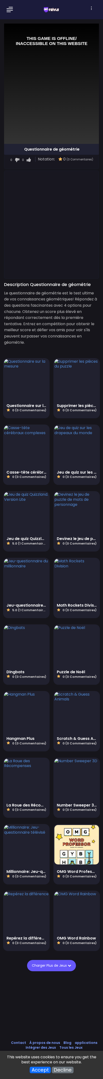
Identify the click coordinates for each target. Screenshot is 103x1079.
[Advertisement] (51, 224)
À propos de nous (44, 1042)
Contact (18, 1042)
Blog (67, 1042)
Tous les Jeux (71, 1047)
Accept (40, 1070)
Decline (63, 1070)
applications (86, 1042)
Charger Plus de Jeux (50, 965)
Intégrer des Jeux (41, 1047)
